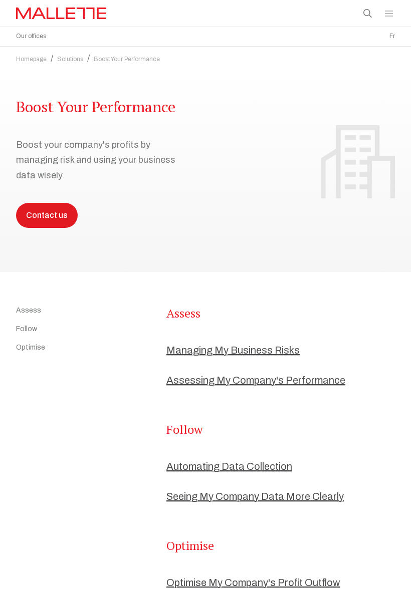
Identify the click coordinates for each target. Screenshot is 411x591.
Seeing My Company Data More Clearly (255, 496)
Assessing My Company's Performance (255, 380)
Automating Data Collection (229, 466)
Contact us (47, 215)
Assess (28, 310)
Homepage (31, 59)
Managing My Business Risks (233, 350)
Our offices (31, 36)
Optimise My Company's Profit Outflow (253, 582)
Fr (392, 36)
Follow (26, 329)
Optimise (30, 347)
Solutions (70, 59)
